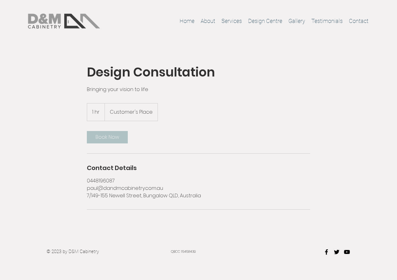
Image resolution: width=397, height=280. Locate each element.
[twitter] (336, 252)
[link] (107, 137)
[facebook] (326, 252)
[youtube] (346, 252)
